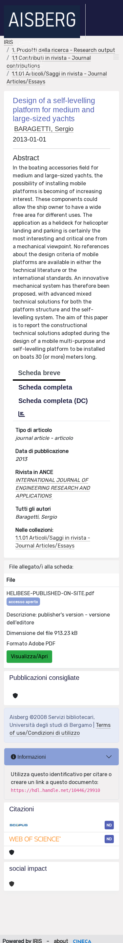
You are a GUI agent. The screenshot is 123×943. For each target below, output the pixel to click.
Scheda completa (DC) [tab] (53, 400)
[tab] (22, 414)
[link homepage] (45, 21)
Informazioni (31, 757)
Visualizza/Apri (29, 656)
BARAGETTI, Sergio (43, 128)
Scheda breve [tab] (39, 372)
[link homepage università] (27, 57)
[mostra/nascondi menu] (116, 57)
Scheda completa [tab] (45, 387)
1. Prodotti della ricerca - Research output (63, 50)
